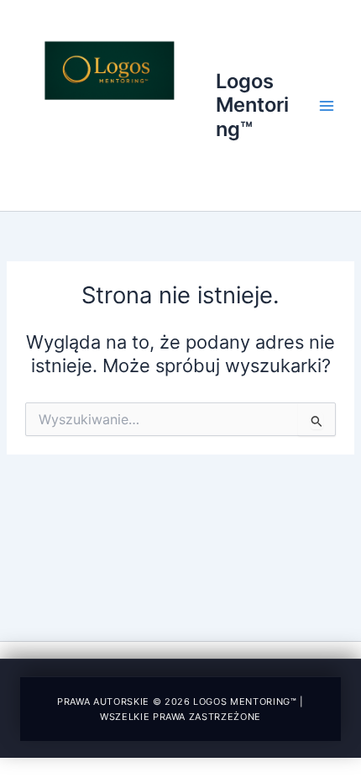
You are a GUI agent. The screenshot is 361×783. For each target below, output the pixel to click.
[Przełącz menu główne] (326, 105)
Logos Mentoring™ (252, 105)
